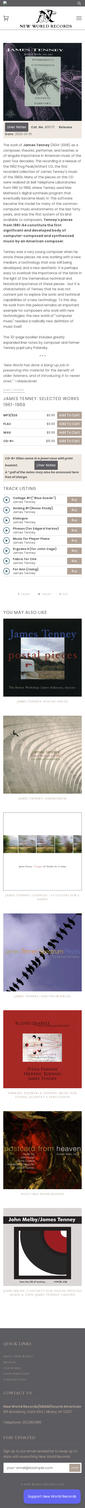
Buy (74, 500)
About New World (18, 1356)
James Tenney (14, 390)
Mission (9, 1362)
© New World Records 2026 (42, 1484)
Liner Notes (16, 127)
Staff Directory (16, 1373)
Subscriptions (14, 1379)
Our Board (12, 1368)
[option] (42, 82)
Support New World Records (52, 1496)
